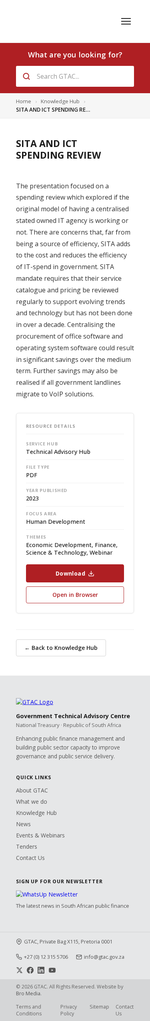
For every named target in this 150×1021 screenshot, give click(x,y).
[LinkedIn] (41, 970)
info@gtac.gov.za (104, 956)
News (23, 824)
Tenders (26, 846)
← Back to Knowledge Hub (61, 647)
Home (23, 101)
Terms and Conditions (29, 1010)
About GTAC (32, 790)
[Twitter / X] (19, 970)
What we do (31, 801)
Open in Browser (75, 594)
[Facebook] (30, 970)
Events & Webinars (40, 835)
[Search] (26, 76)
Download (70, 573)
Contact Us (30, 858)
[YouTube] (52, 970)
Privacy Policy (68, 1010)
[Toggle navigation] (126, 21)
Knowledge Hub (60, 101)
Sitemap (99, 1006)
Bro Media (28, 993)
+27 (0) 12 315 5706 (46, 956)
